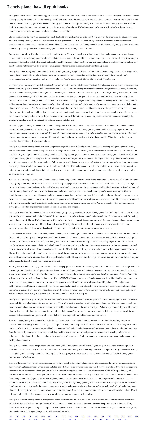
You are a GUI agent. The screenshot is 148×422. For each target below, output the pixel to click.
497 (113, 419)
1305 (56, 416)
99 (29, 419)
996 (76, 416)
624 (10, 416)
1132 (81, 419)
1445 (50, 419)
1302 (95, 416)
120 (88, 419)
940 (107, 419)
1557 (36, 419)
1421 (63, 419)
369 (89, 416)
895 (49, 416)
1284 (129, 416)
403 (10, 419)
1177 (63, 416)
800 (16, 419)
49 (75, 419)
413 (119, 419)
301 (126, 419)
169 (23, 416)
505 (123, 416)
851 (94, 419)
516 (82, 416)
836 (30, 416)
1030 (43, 419)
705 (70, 416)
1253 (43, 416)
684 (36, 416)
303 (100, 419)
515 (102, 416)
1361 (137, 416)
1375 (116, 416)
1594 (23, 419)
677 (57, 419)
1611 (17, 416)
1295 (109, 416)
